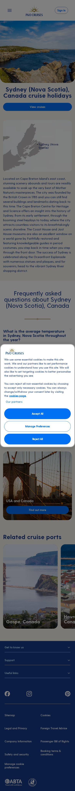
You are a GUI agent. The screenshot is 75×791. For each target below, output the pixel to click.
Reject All (37, 438)
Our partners (14, 401)
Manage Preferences (37, 426)
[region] (37, 395)
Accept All (37, 413)
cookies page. (17, 395)
